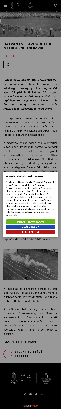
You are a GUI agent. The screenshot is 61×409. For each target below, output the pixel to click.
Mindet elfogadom (30, 221)
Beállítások (30, 226)
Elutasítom (30, 232)
